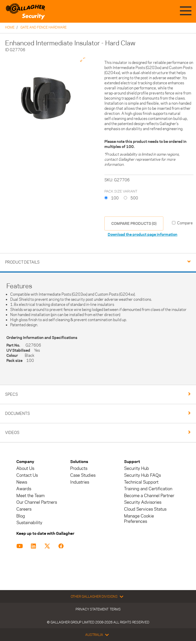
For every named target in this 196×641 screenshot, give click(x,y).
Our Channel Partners (36, 502)
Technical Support (141, 482)
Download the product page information (142, 234)
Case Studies (82, 475)
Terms (115, 609)
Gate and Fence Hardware (43, 27)
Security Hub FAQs (142, 475)
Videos (12, 432)
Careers (23, 509)
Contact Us (27, 475)
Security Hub (136, 468)
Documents (17, 413)
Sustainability (29, 522)
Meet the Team (30, 495)
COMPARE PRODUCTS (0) (133, 223)
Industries (79, 482)
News (21, 482)
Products (78, 468)
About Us (25, 468)
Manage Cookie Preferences (139, 518)
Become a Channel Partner (149, 495)
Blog (20, 516)
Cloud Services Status (145, 509)
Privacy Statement (92, 609)
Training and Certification (148, 489)
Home (10, 27)
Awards (23, 489)
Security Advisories (142, 502)
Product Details (22, 262)
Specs (11, 394)
